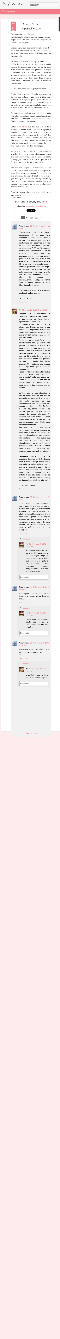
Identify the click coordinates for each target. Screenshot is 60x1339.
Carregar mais (31, 733)
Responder (23, 302)
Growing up (41, 205)
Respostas (26, 539)
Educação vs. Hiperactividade (31, 26)
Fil (46, 201)
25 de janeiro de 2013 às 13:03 (34, 310)
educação (30, 205)
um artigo (23, 126)
